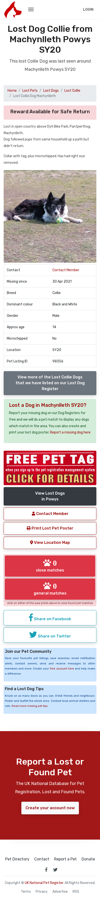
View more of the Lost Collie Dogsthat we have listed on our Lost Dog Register (50, 383)
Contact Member (65, 270)
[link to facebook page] (46, 869)
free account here (62, 668)
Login (88, 10)
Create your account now (50, 808)
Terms (26, 891)
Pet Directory (17, 859)
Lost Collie (72, 91)
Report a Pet (65, 859)
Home (12, 91)
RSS (76, 891)
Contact (41, 859)
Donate (88, 859)
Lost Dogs (51, 91)
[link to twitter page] (55, 869)
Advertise (60, 891)
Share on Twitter (54, 636)
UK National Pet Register (44, 883)
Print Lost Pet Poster (52, 528)
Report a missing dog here (70, 432)
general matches (50, 589)
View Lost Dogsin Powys (50, 496)
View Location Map (51, 542)
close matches (50, 565)
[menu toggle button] (31, 9)
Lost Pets (30, 91)
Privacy (42, 891)
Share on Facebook (52, 619)
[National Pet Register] (13, 9)
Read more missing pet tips (30, 706)
